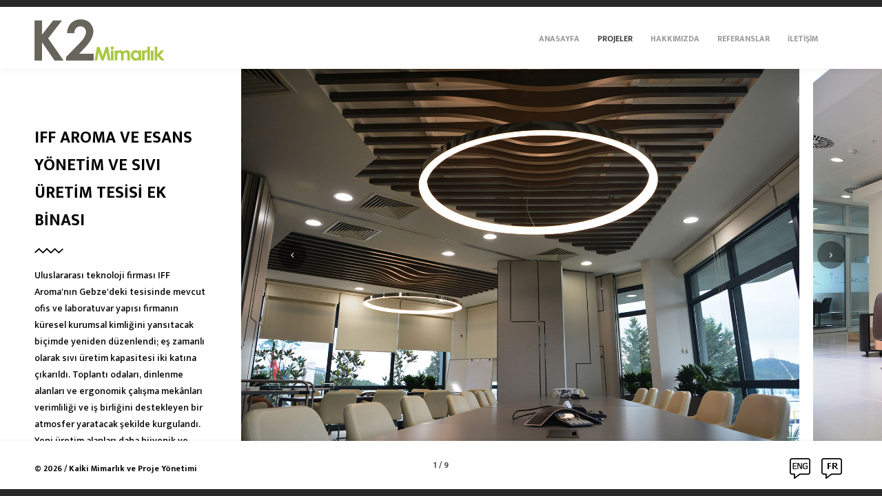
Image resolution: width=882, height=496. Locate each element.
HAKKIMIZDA (674, 38)
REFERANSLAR (743, 38)
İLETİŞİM (803, 38)
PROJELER (615, 38)
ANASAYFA (559, 38)
